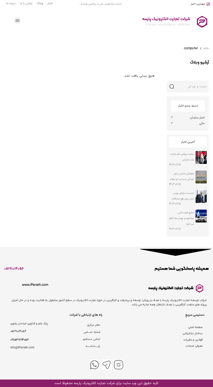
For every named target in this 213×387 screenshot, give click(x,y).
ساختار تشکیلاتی (193, 333)
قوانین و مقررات (193, 340)
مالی (202, 123)
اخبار (50, 3)
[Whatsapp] (94, 365)
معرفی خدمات (194, 346)
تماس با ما (26, 3)
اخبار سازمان (197, 117)
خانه (206, 48)
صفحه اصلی (195, 327)
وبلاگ (40, 3)
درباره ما (11, 3)
